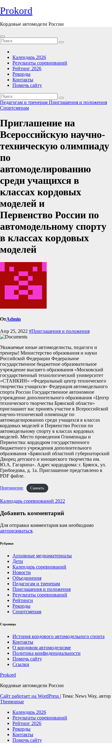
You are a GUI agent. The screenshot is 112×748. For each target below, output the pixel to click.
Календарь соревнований (39, 566)
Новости (21, 572)
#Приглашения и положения (59, 331)
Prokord (16, 10)
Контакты (22, 79)
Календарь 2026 (29, 57)
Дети (17, 561)
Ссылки (20, 664)
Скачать (37, 488)
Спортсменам (14, 108)
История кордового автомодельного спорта (58, 636)
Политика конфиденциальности (46, 653)
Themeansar (12, 701)
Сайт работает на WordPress (30, 696)
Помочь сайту (27, 85)
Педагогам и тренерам (24, 102)
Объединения (26, 578)
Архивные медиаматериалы (42, 555)
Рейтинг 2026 (26, 68)
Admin (13, 319)
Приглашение (11, 488)
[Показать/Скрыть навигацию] (2, 36)
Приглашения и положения (78, 102)
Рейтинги (22, 600)
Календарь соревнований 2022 (32, 501)
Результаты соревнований (39, 63)
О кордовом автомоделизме (41, 647)
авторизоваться (16, 530)
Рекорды (21, 74)
